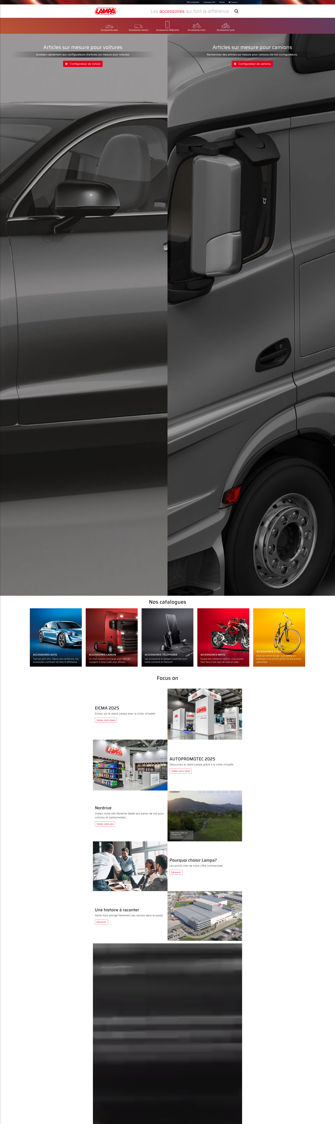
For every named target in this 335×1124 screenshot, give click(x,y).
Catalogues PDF (209, 2)
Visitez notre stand (106, 720)
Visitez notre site (105, 824)
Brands (222, 2)
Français (234, 2)
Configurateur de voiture (84, 63)
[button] (109, 26)
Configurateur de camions (253, 63)
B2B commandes (193, 2)
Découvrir (176, 872)
